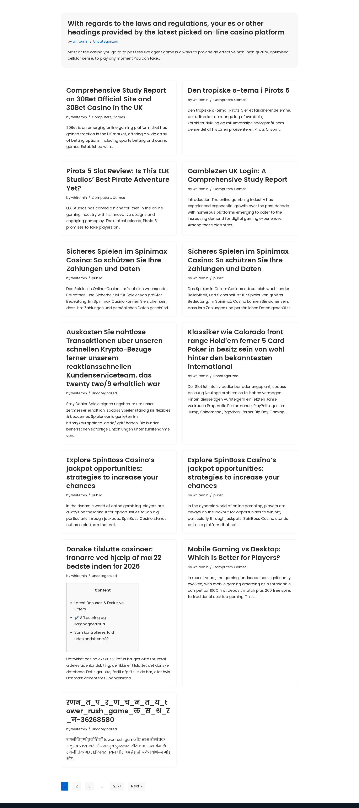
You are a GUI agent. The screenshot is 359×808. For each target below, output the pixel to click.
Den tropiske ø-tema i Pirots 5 (239, 90)
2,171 (117, 786)
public (97, 278)
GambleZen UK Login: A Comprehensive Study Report (238, 175)
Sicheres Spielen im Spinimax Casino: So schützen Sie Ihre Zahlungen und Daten (116, 260)
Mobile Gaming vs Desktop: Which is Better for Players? (234, 553)
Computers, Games (108, 117)
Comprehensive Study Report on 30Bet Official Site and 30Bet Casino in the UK (116, 99)
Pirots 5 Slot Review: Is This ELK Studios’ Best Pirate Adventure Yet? (118, 179)
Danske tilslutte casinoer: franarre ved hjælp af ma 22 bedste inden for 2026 (113, 557)
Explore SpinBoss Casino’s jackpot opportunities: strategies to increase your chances (112, 473)
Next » (136, 786)
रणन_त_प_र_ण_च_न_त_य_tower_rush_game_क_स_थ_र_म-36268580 (118, 711)
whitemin (80, 41)
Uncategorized (105, 41)
